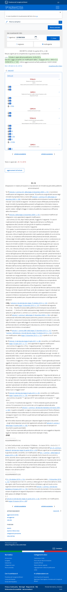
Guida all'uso (8, 563)
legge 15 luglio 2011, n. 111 (18, 343)
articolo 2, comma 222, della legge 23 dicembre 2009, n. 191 (29, 192)
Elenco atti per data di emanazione (42, 560)
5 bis (12, 106)
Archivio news (8, 558)
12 (12, 139)
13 (12, 149)
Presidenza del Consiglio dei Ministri (14, 577)
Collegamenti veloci (10, 565)
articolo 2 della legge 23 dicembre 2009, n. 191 (24, 215)
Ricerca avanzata (55, 27)
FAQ (36, 587)
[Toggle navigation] (57, 7)
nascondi (11, 70)
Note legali (22, 587)
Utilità (35, 570)
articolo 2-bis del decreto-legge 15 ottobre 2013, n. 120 (29, 303)
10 (12, 131)
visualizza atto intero (55, 66)
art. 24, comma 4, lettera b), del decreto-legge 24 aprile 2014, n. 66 (33, 449)
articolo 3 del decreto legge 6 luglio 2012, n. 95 (24, 393)
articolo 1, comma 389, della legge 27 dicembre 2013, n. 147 (31, 330)
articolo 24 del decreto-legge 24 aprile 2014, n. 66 (23, 499)
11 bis (13, 136)
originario (21, 44)
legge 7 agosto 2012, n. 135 (18, 395)
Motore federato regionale (40, 565)
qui (37, 16)
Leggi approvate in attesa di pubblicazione (44, 567)
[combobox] (34, 22)
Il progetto (7, 560)
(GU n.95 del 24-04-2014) (13, 66)
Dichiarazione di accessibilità (13, 589)
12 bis (13, 142)
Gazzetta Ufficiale (38, 563)
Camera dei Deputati (10, 579)
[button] (35, 37)
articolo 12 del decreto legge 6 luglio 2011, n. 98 (24, 341)
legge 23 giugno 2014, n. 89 (18, 501)
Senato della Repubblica (11, 582)
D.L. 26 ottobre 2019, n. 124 (15, 479)
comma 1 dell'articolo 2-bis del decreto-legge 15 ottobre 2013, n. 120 (29, 333)
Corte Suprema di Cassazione (41, 577)
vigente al (12, 37)
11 (12, 134)
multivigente (48, 44)
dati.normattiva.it (27, 589)
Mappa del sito (30, 587)
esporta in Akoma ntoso (13, 531)
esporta (9, 528)
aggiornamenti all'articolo (14, 170)
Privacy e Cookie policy (11, 587)
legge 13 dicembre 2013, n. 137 (28, 305)
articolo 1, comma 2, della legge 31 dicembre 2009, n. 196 (31, 315)
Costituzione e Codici (39, 558)
